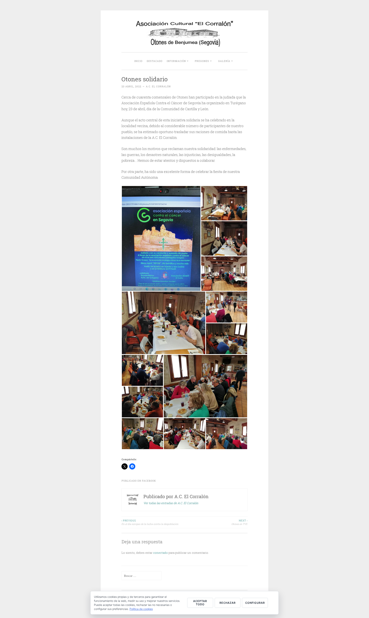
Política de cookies (141, 608)
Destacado (154, 61)
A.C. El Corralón (158, 86)
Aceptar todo (200, 602)
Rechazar (227, 602)
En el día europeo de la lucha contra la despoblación (149, 522)
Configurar (255, 602)
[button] (161, 238)
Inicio (138, 61)
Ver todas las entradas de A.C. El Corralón (170, 503)
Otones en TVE (239, 522)
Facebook (149, 480)
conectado (160, 553)
